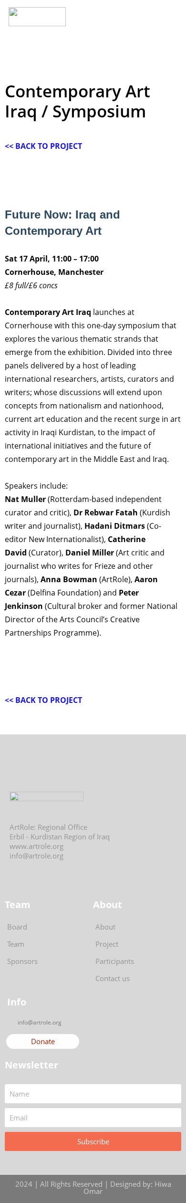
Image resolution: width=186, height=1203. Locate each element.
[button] (151, 16)
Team (15, 944)
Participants (114, 961)
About (105, 926)
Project (106, 944)
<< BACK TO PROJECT (43, 146)
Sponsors (22, 961)
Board (17, 926)
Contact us (112, 978)
